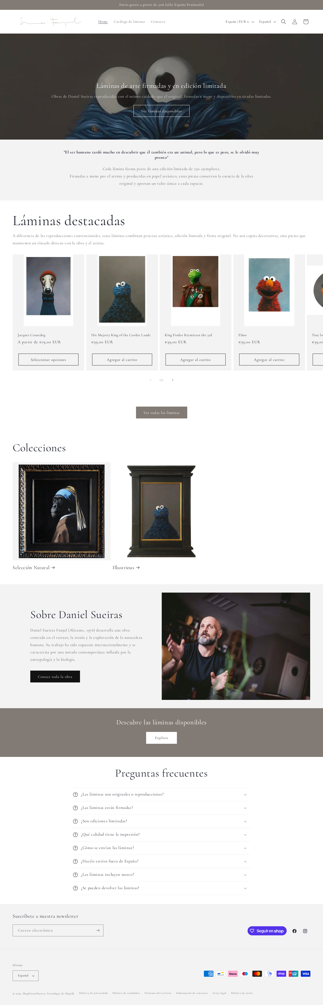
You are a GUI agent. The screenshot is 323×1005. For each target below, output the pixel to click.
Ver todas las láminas (162, 412)
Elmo (242, 335)
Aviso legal (219, 993)
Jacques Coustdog (31, 335)
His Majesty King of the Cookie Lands (121, 335)
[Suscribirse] (97, 930)
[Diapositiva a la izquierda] (150, 379)
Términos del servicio (157, 993)
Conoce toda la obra (55, 676)
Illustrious (123, 568)
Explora (161, 737)
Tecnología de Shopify (60, 993)
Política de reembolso (126, 993)
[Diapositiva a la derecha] (172, 379)
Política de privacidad (93, 993)
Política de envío (242, 993)
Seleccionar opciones (48, 359)
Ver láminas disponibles (161, 111)
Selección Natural (31, 568)
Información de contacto (192, 993)
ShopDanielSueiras (34, 993)
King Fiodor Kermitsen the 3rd (188, 335)
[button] (283, 21)
